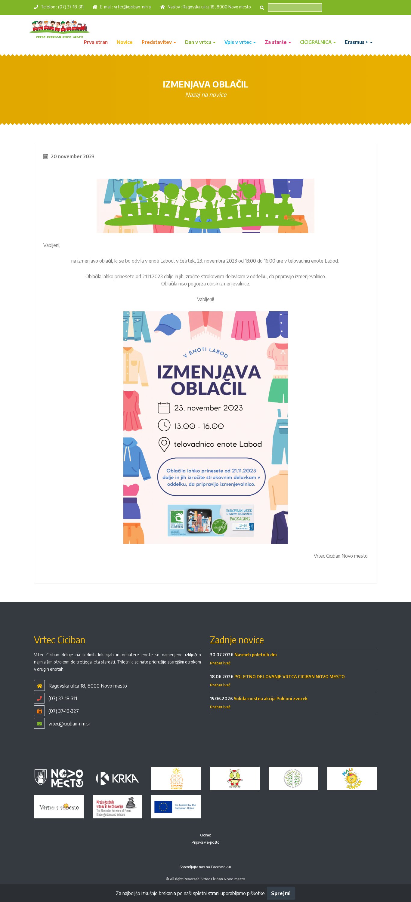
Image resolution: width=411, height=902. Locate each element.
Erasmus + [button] (357, 42)
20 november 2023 (72, 156)
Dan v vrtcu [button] (198, 42)
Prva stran (96, 42)
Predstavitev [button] (157, 42)
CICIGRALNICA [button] (316, 42)
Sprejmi (281, 893)
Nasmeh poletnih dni (255, 654)
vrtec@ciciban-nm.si (132, 6)
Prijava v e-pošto (206, 842)
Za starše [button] (276, 42)
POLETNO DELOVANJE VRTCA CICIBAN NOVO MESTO (289, 676)
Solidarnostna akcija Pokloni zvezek (270, 698)
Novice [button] (125, 42)
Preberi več (220, 663)
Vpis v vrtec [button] (238, 42)
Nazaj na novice (205, 94)
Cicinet (205, 835)
